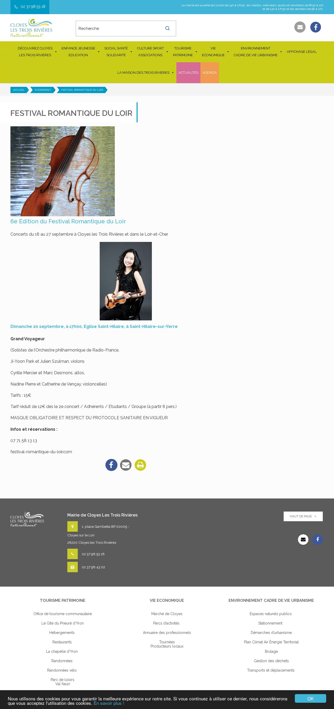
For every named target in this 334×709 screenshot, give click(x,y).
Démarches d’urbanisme (271, 633)
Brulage (271, 651)
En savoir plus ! (109, 703)
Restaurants (62, 642)
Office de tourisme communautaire (62, 614)
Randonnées (62, 661)
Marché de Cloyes (166, 614)
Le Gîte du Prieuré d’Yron (62, 623)
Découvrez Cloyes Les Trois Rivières (35, 51)
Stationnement (271, 623)
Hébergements (62, 633)
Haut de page (301, 516)
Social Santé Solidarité (116, 51)
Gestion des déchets (271, 661)
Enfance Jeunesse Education (78, 51)
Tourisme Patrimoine (183, 51)
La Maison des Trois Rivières (143, 73)
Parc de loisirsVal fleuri (62, 682)
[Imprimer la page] (140, 465)
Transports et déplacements (271, 670)
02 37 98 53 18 (33, 6)
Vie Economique (213, 51)
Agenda (209, 73)
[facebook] (111, 465)
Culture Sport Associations (150, 51)
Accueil (19, 89)
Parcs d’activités (167, 623)
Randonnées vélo (62, 670)
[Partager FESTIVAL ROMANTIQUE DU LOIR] (126, 465)
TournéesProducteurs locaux (167, 644)
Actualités (188, 73)
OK (310, 698)
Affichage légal (302, 52)
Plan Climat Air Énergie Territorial (271, 642)
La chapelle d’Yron (62, 651)
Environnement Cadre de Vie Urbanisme (256, 51)
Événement (43, 89)
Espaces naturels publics (271, 614)
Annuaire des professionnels (167, 633)
